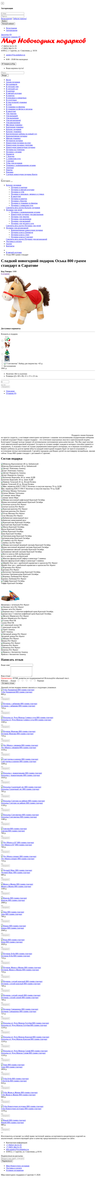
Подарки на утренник (15, 150)
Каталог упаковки (13, 131)
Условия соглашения (15, 1170)
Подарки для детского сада (22, 223)
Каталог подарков (13, 129)
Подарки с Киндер (19, 201)
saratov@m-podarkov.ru (15, 55)
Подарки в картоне (19, 187)
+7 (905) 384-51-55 (14, 1147)
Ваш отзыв (5, 676)
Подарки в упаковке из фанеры (24, 203)
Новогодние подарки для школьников (27, 214)
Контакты (10, 246)
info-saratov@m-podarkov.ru (17, 1149)
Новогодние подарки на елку (18, 143)
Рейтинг (4, 681)
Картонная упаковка (14, 127)
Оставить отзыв (8, 683)
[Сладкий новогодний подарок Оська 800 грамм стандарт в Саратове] (26, 324)
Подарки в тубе (17, 192)
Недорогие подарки (14, 141)
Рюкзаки (9, 172)
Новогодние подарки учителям (19, 145)
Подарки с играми (14, 152)
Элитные (10, 168)
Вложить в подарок (9, 334)
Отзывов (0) (11, 393)
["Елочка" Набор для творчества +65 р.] (7, 352)
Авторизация (11, 30)
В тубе (9, 104)
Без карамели (11, 84)
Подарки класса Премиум (22, 232)
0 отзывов (5, 274)
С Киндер (10, 156)
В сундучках (11, 100)
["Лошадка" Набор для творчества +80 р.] (7, 345)
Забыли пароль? (20, 19)
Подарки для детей (14, 210)
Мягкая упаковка (13, 138)
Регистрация (6, 19)
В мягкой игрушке (14, 93)
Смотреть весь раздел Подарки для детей (23, 226)
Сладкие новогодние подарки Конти (21, 174)
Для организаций (13, 120)
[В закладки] (2, 384)
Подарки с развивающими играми (25, 212)
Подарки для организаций (17, 228)
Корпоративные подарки (16, 136)
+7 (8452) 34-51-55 (14, 1145)
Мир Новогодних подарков (17, 1166)
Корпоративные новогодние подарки (27, 230)
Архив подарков (13, 82)
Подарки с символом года (22, 205)
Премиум (10, 154)
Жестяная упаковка (14, 125)
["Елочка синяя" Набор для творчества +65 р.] (7, 358)
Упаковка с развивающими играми (21, 165)
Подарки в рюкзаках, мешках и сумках (27, 194)
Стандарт (10, 161)
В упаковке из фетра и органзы (19, 109)
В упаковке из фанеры (15, 107)
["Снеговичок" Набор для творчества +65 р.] (23, 363)
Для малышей (12, 116)
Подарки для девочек (20, 217)
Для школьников (13, 122)
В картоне (10, 91)
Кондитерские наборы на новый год (21, 134)
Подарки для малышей (20, 221)
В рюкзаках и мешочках (16, 98)
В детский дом (12, 86)
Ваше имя (5, 665)
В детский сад (12, 89)
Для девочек (11, 113)
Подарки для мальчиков (21, 219)
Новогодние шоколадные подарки (20, 147)
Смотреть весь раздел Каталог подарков (23, 208)
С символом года (13, 159)
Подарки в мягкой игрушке (22, 190)
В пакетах (10, 95)
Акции (9, 244)
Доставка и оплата (14, 241)
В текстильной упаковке (16, 102)
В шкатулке (11, 111)
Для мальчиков (12, 118)
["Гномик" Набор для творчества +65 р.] (7, 338)
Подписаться (7, 1161)
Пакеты (9, 170)
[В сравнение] (5, 384)
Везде (8, 80)
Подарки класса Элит (20, 235)
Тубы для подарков (14, 163)
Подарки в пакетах (19, 199)
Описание (10, 391)
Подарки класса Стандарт (22, 237)
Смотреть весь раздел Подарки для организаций (26, 239)
